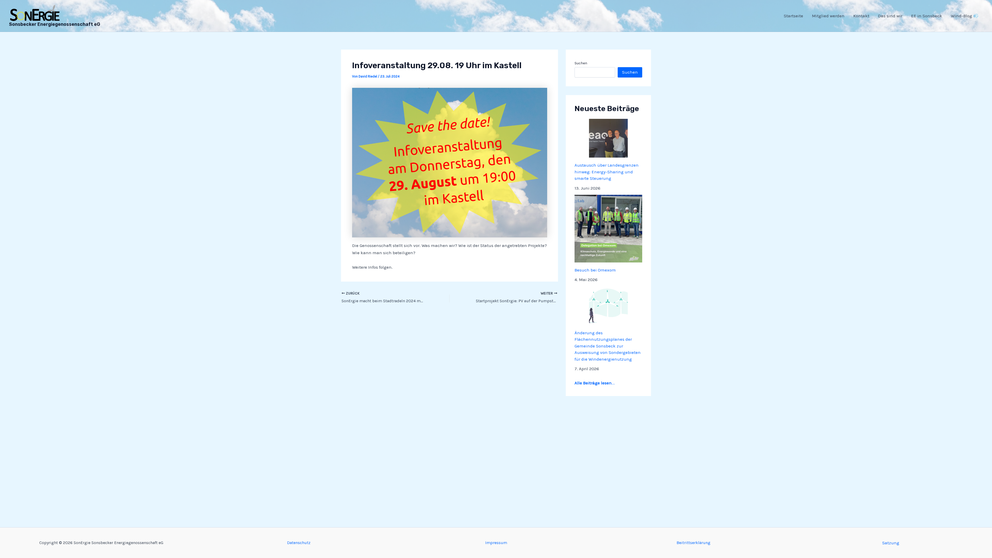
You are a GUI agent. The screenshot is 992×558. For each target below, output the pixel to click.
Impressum (496, 542)
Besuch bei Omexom (595, 270)
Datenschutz (299, 542)
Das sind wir (890, 15)
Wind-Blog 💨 (965, 15)
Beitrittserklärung (693, 542)
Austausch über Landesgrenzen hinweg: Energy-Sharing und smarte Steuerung (607, 171)
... (595, 382)
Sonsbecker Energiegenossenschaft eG (54, 24)
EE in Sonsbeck (926, 15)
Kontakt (861, 15)
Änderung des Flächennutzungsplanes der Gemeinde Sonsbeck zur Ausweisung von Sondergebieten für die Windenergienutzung (608, 346)
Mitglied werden (828, 15)
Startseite (793, 15)
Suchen (581, 63)
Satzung (890, 542)
